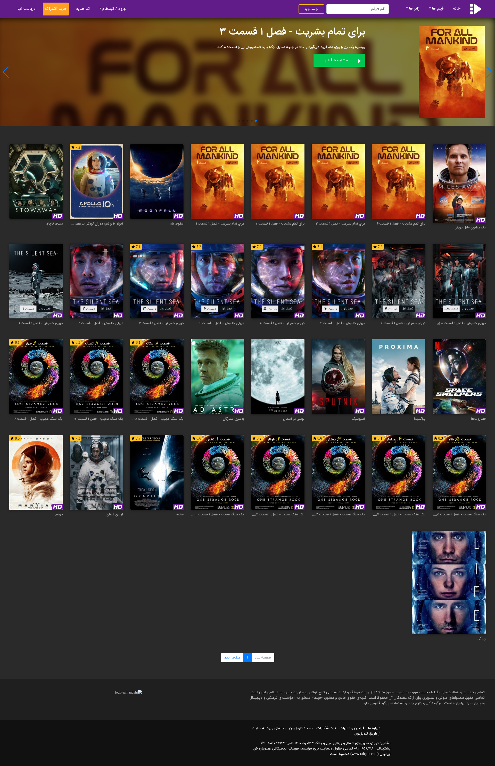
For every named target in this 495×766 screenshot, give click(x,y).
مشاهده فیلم (336, 60)
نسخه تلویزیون (301, 728)
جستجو (311, 9)
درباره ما (374, 728)
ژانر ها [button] (414, 8)
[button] (256, 121)
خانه (456, 8)
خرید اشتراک (56, 8)
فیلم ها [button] (438, 8)
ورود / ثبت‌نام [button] (114, 8)
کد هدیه (83, 8)
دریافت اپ (27, 8)
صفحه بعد (232, 657)
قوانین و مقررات (352, 728)
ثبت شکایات (326, 728)
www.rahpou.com (364, 754)
